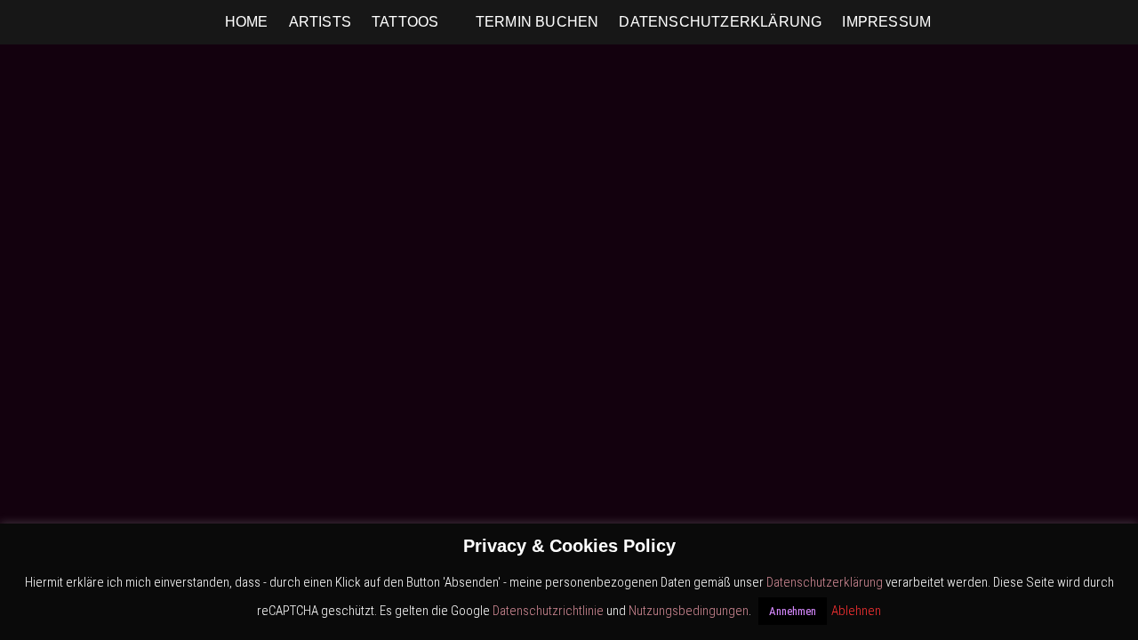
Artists (320, 21)
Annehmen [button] (792, 611)
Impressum (886, 21)
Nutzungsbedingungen (689, 611)
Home (246, 21)
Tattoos (405, 21)
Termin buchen (537, 21)
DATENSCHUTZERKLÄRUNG (720, 21)
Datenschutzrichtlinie (548, 611)
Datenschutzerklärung (824, 582)
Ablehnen (856, 611)
